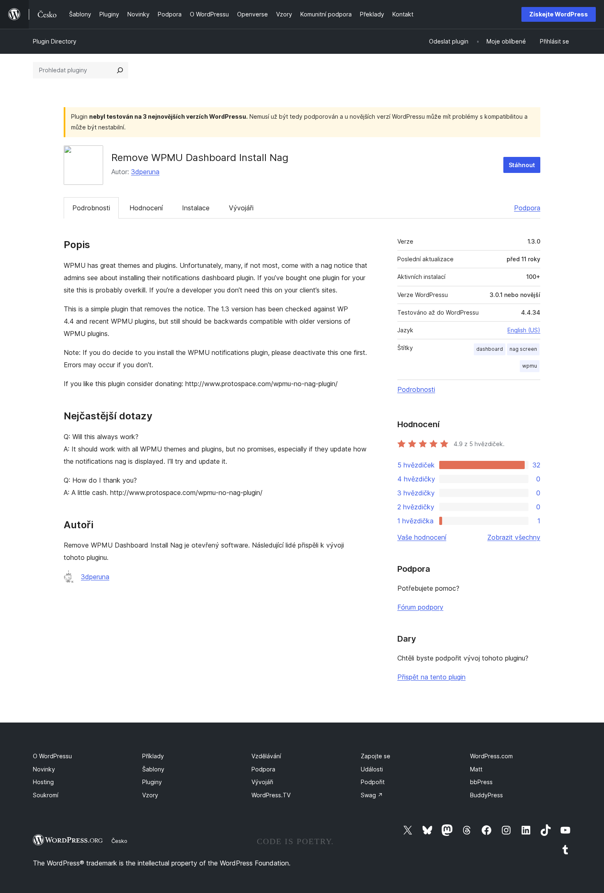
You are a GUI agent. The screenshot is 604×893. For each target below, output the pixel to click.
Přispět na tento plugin (431, 677)
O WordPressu (52, 756)
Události (372, 769)
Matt (476, 769)
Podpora (527, 208)
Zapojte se (375, 756)
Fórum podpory (420, 607)
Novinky (44, 769)
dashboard (489, 349)
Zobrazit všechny (513, 537)
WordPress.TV (270, 795)
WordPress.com (491, 756)
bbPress (481, 781)
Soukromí (45, 795)
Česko (119, 841)
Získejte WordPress (558, 14)
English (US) (523, 330)
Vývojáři (241, 208)
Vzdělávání (266, 756)
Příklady (153, 756)
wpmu (529, 366)
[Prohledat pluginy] (120, 70)
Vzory (150, 795)
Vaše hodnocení (421, 537)
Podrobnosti (91, 208)
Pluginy (152, 781)
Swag (372, 795)
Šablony (153, 769)
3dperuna (145, 172)
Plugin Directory (54, 41)
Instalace (196, 208)
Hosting (43, 781)
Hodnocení (146, 208)
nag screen (523, 349)
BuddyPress (486, 795)
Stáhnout (522, 164)
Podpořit (373, 781)
